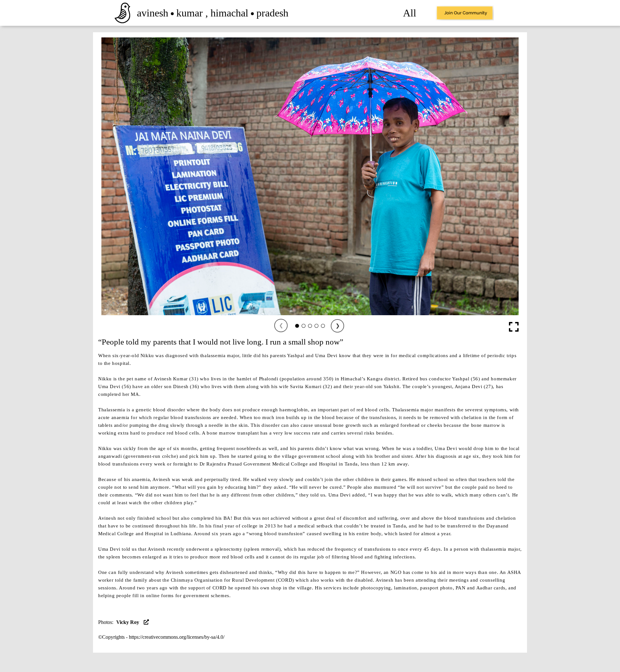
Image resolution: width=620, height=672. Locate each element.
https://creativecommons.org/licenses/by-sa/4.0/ (176, 637)
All (409, 13)
